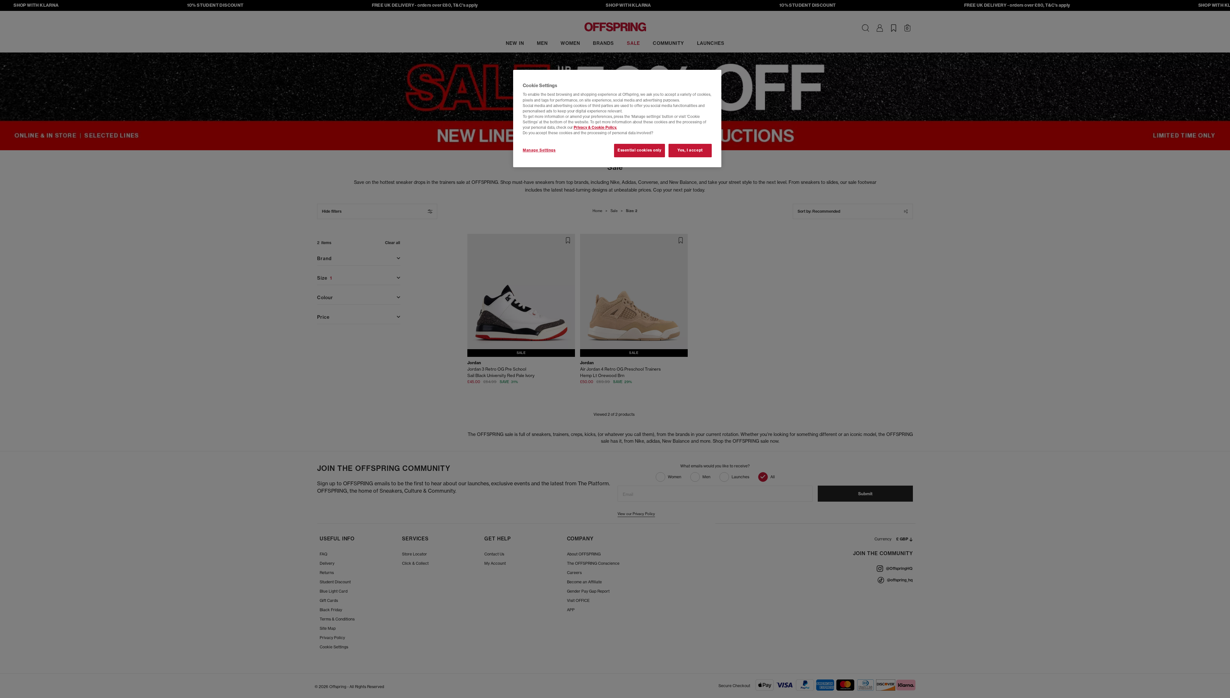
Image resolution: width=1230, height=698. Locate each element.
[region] (617, 118)
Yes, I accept (689, 150)
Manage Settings (539, 150)
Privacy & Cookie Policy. (595, 127)
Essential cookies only (639, 150)
